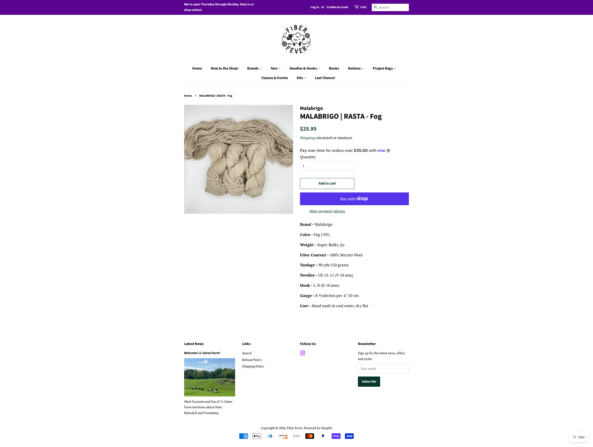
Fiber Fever (295, 428)
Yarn (274, 68)
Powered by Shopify (318, 428)
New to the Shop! (224, 68)
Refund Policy (252, 360)
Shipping (307, 137)
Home (197, 68)
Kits (300, 77)
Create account (337, 7)
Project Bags (383, 68)
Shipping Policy (253, 366)
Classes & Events (274, 77)
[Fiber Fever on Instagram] (302, 354)
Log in (315, 7)
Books (334, 68)
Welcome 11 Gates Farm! (202, 353)
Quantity (308, 157)
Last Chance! (325, 77)
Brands (253, 68)
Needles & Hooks (304, 68)
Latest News (194, 343)
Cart (363, 7)
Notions (354, 68)
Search (247, 353)
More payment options (327, 211)
